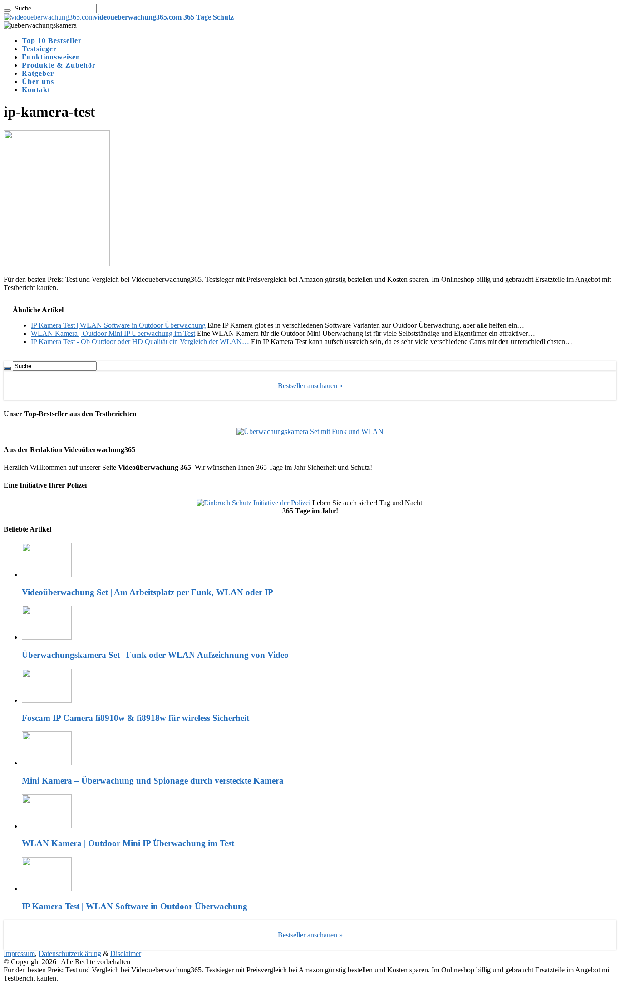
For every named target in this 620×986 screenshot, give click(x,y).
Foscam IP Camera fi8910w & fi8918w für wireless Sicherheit (135, 718)
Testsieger (39, 49)
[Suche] (7, 10)
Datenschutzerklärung (70, 953)
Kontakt (36, 90)
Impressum (19, 953)
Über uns (38, 81)
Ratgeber (38, 73)
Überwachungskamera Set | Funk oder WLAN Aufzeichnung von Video (155, 655)
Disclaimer (125, 953)
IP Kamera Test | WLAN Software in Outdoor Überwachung (134, 906)
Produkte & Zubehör (59, 65)
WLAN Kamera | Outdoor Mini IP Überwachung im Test (128, 843)
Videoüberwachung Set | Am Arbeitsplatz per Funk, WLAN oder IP (147, 592)
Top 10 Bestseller (52, 40)
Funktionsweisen (51, 57)
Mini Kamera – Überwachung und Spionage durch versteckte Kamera (153, 780)
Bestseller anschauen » (310, 385)
